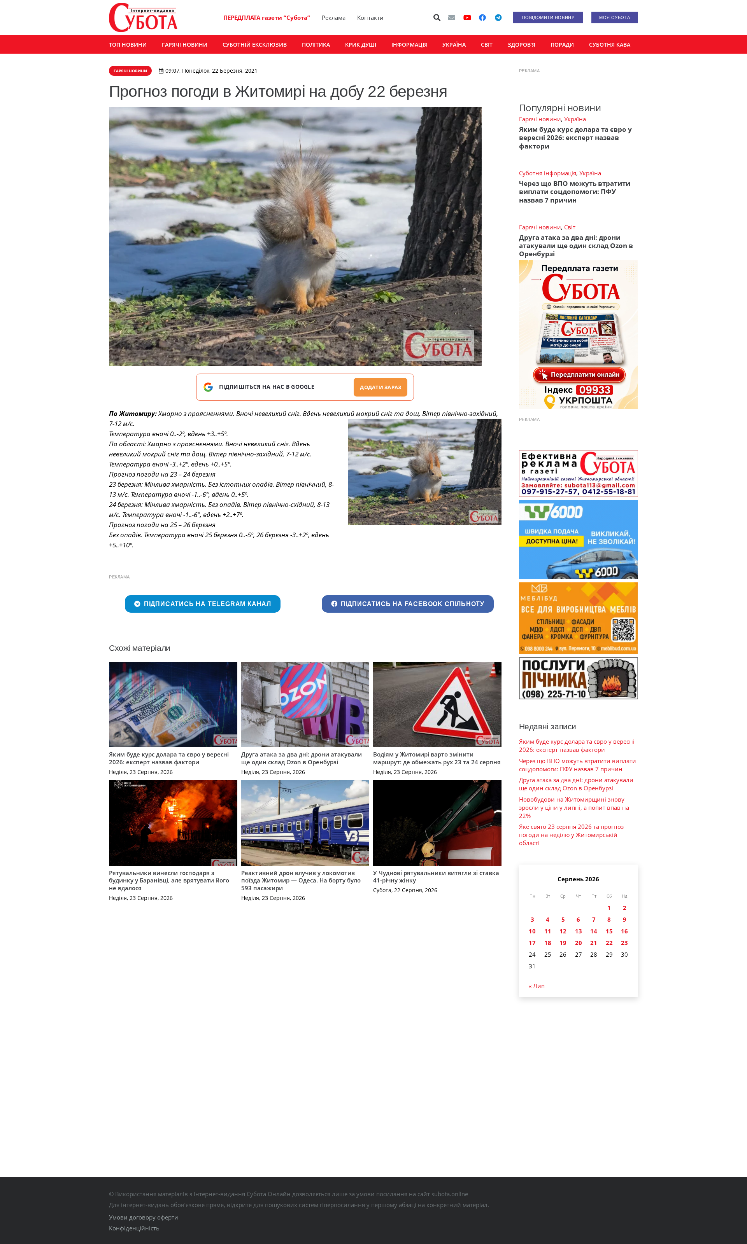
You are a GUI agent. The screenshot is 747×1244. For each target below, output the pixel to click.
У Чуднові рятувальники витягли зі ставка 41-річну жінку (436, 876)
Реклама (333, 17)
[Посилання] (143, 17)
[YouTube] (467, 17)
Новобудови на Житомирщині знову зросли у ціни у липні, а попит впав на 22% (574, 807)
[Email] (452, 17)
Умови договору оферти (143, 1217)
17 (532, 943)
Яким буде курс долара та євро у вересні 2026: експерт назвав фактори (169, 758)
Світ (569, 227)
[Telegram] (498, 17)
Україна (575, 119)
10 (532, 931)
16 (624, 931)
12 (562, 931)
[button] (437, 17)
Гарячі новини (540, 119)
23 (624, 943)
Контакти (370, 17)
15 (609, 931)
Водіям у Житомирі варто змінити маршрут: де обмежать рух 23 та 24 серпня (437, 758)
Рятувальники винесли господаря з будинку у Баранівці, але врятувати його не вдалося (169, 880)
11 (547, 931)
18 (547, 943)
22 (609, 943)
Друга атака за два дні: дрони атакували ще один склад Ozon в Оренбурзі (301, 758)
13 (578, 931)
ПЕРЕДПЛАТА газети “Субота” (266, 17)
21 (593, 943)
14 (593, 931)
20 (578, 943)
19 (562, 943)
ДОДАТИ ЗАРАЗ (380, 387)
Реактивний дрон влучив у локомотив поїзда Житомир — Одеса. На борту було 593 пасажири (301, 880)
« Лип (537, 986)
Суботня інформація (547, 173)
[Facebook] (482, 17)
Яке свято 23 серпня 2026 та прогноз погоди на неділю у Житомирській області (571, 835)
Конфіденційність (134, 1228)
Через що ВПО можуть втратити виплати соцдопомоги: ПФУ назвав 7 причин (574, 191)
